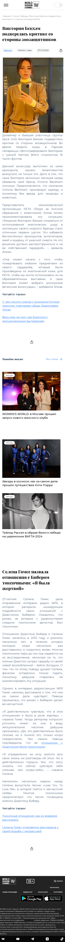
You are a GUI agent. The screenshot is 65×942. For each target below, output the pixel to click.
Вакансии (43, 892)
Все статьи (52, 359)
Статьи (15, 16)
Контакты (54, 887)
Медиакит (27, 892)
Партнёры (58, 892)
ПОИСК (59, 881)
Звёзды (24, 16)
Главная (6, 16)
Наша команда (10, 892)
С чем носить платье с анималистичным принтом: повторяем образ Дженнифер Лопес (31, 305)
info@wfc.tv (29, 920)
